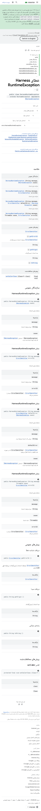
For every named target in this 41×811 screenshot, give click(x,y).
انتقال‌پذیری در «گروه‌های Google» (30, 770)
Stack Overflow (34, 790)
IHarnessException (32, 99)
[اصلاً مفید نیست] (25, 50)
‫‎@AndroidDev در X (33, 754)
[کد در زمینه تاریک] (38, 299)
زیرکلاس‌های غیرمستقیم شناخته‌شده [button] (26, 150)
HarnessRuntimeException (15, 181)
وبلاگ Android (35, 757)
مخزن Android (35, 728)
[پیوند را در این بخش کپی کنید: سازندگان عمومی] (22, 288)
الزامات (37, 731)
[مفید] (28, 50)
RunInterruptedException (30, 141)
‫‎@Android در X (35, 751)
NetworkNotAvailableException (14, 139)
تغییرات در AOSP (34, 24)
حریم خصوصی (7, 800)
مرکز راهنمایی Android (33, 778)
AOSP (37, 46)
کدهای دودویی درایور (34, 743)
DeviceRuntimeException (19, 135)
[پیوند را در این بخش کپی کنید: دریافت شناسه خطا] (24, 550)
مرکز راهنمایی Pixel (34, 781)
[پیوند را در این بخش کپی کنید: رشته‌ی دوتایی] (27, 626)
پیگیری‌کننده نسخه (34, 793)
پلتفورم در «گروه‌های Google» (31, 764)
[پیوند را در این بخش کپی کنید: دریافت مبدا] (29, 589)
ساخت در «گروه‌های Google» (31, 767)
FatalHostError (32, 135)
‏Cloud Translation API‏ (20, 35)
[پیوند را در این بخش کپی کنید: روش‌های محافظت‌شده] (17, 659)
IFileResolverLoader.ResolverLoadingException (22, 137)
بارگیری (37, 734)
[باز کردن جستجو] (16, 2)
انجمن (27, 800)
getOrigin (33, 250)
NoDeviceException (31, 139)
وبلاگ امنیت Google (34, 761)
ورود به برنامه (6, 2)
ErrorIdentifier (24, 193)
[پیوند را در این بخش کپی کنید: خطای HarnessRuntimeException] (9, 294)
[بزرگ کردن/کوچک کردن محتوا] (30, 55)
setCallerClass (11, 276)
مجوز (13, 800)
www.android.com (33, 784)
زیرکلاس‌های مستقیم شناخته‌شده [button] (21, 137)
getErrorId (33, 236)
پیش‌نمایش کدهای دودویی (33, 737)
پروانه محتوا (6, 712)
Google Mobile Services (32, 787)
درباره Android (35, 800)
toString (34, 263)
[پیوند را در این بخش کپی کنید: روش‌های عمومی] (23, 545)
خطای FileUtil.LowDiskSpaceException (26, 151)
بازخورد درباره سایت (33, 803)
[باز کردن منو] (37, 2)
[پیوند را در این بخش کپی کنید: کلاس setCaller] (25, 665)
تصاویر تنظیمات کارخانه (33, 740)
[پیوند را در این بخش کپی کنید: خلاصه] (31, 169)
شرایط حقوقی (20, 800)
